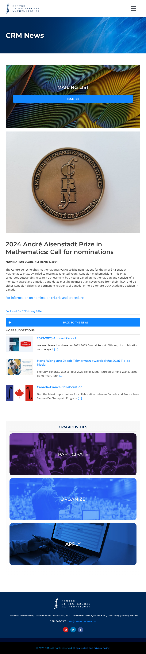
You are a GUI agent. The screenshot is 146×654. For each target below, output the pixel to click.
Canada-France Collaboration (60, 387)
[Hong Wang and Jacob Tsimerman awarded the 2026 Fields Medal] (19, 367)
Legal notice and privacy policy (92, 648)
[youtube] (65, 629)
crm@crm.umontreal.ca (82, 621)
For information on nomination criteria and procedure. (45, 298)
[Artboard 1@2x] (73, 599)
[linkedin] (73, 629)
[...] (55, 349)
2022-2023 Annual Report (56, 338)
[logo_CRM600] (23, 4)
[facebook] (80, 629)
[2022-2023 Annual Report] (19, 344)
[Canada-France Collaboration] (19, 393)
